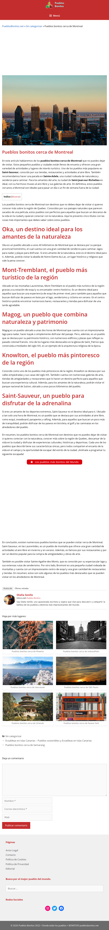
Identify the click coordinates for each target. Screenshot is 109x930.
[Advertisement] (54, 52)
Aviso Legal (12, 850)
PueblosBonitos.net (13, 26)
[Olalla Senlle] (9, 603)
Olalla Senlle (25, 595)
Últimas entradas (22, 588)
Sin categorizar (34, 26)
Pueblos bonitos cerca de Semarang (25, 745)
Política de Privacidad (17, 864)
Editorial (10, 868)
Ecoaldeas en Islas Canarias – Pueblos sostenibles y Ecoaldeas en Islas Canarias (48, 740)
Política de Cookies (16, 859)
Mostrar (16, 196)
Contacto (11, 854)
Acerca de (8, 588)
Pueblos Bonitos (33, 598)
